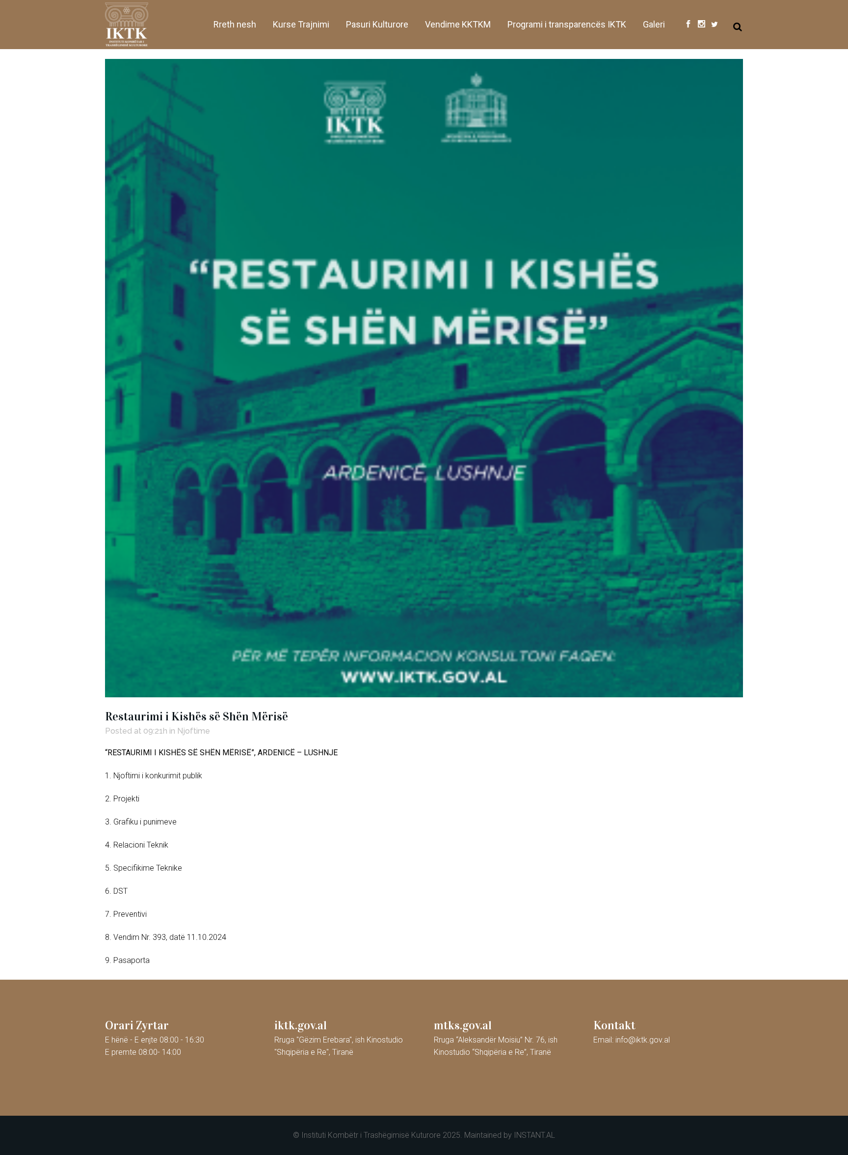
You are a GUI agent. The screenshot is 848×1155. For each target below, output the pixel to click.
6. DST (116, 891)
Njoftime (193, 731)
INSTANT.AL (534, 1135)
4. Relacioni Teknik (136, 845)
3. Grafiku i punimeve (141, 821)
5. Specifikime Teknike (143, 868)
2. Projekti (122, 798)
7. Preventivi (126, 914)
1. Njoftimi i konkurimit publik (153, 775)
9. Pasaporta (127, 960)
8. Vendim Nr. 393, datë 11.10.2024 (165, 937)
